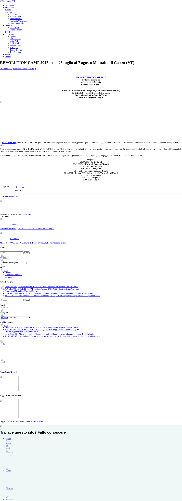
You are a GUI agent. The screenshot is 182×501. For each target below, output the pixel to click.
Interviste (8, 12)
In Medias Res (15, 43)
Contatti (8, 56)
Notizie (8, 10)
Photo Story (14, 28)
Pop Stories (9, 34)
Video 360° (9, 54)
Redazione (17, 69)
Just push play (15, 45)
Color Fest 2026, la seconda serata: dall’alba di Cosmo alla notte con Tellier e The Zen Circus (41, 287)
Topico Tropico (16, 50)
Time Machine (15, 52)
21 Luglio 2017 (6, 69)
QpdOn (13, 36)
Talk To (8, 32)
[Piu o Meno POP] (7, 1)
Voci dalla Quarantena (18, 21)
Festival (24, 69)
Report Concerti (16, 30)
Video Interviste (16, 19)
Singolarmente (15, 16)
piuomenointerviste (17, 23)
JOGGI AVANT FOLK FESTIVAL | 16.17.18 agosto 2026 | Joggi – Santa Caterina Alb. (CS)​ (42, 289)
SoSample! (14, 48)
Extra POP (14, 41)
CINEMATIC (15, 39)
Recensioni (9, 7)
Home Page (9, 5)
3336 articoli (26, 214)
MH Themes (38, 421)
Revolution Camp (12, 196)
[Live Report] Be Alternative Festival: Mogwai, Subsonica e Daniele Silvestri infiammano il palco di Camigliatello (49, 293)
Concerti (8, 25)
